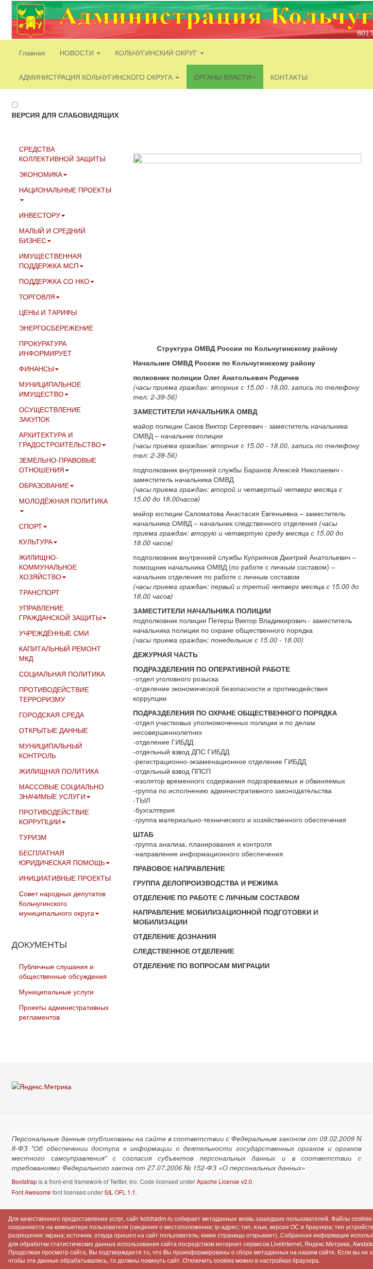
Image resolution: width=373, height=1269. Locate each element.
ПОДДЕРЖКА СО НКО (54, 281)
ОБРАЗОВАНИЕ (44, 485)
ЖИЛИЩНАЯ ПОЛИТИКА (59, 771)
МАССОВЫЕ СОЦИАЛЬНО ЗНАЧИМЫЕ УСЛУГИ (61, 791)
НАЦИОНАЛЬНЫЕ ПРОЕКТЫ (65, 189)
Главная (32, 52)
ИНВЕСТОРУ (39, 215)
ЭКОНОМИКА (40, 174)
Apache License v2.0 (224, 1181)
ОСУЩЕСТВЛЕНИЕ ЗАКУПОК (50, 414)
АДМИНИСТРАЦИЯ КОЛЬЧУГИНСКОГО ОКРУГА (96, 77)
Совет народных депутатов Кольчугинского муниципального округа (62, 903)
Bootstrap (24, 1181)
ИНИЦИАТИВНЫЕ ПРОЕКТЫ (65, 878)
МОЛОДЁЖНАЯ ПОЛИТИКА (63, 500)
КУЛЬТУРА (35, 541)
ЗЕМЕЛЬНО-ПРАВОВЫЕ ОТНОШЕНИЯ (57, 464)
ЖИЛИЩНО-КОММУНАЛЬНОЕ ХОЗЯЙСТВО (48, 566)
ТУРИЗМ (33, 837)
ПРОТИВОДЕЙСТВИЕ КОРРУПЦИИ (54, 816)
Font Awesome (31, 1192)
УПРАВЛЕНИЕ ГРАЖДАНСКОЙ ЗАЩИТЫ (60, 612)
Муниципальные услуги (56, 991)
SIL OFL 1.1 (120, 1192)
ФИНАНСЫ (36, 368)
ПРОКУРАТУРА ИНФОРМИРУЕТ (45, 348)
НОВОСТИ (78, 52)
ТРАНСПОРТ (39, 592)
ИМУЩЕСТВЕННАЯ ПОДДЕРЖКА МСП (50, 260)
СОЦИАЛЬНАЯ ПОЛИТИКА (62, 673)
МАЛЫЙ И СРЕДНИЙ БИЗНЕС (52, 235)
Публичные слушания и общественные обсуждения (63, 971)
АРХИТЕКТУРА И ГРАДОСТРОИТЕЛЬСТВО (60, 439)
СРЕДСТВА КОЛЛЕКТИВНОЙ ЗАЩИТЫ (62, 153)
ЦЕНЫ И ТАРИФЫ (48, 312)
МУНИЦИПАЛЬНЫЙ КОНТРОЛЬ (50, 750)
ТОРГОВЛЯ (37, 296)
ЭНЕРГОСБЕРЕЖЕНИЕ (56, 327)
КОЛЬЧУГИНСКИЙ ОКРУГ (157, 52)
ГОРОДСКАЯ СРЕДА (51, 714)
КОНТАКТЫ (289, 77)
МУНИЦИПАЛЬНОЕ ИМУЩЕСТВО (50, 389)
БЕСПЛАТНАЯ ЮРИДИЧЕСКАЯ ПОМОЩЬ (62, 857)
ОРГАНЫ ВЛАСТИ (222, 77)
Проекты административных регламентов (64, 1012)
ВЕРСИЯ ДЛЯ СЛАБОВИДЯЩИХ (65, 115)
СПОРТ (30, 526)
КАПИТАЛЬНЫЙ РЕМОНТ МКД (60, 653)
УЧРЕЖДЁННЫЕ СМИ (54, 633)
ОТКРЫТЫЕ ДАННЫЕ (53, 730)
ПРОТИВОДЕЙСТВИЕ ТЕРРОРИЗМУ (54, 694)
